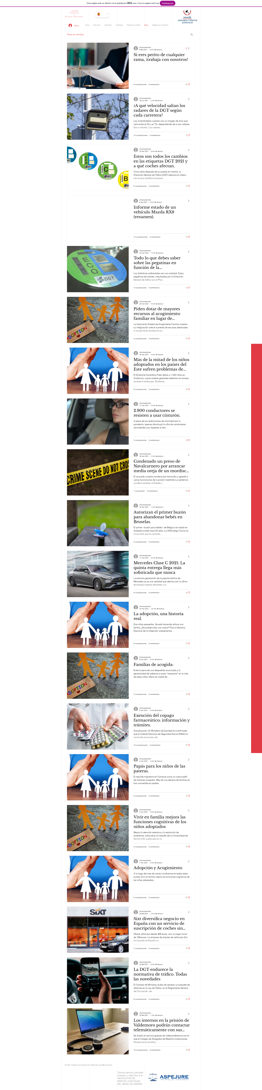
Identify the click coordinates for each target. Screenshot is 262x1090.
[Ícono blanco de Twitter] (257, 18)
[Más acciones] (189, 48)
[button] (191, 34)
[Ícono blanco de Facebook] (257, 14)
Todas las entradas (75, 34)
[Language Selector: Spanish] (102, 14)
